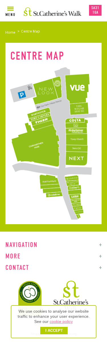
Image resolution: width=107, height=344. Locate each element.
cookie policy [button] (61, 321)
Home (10, 32)
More (13, 256)
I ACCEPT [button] (54, 331)
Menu (10, 14)
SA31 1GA (95, 10)
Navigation (21, 245)
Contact (17, 268)
